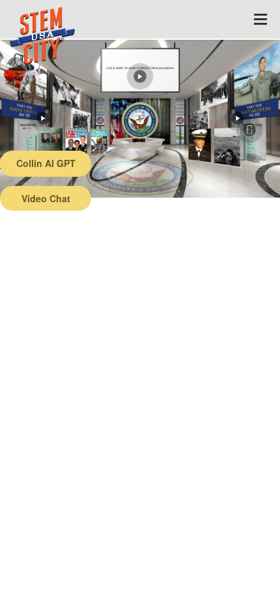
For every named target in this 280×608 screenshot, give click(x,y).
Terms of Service (76, 598)
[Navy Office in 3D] (43, 118)
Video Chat (45, 198)
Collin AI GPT (46, 163)
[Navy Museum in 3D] (237, 118)
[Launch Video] (140, 76)
